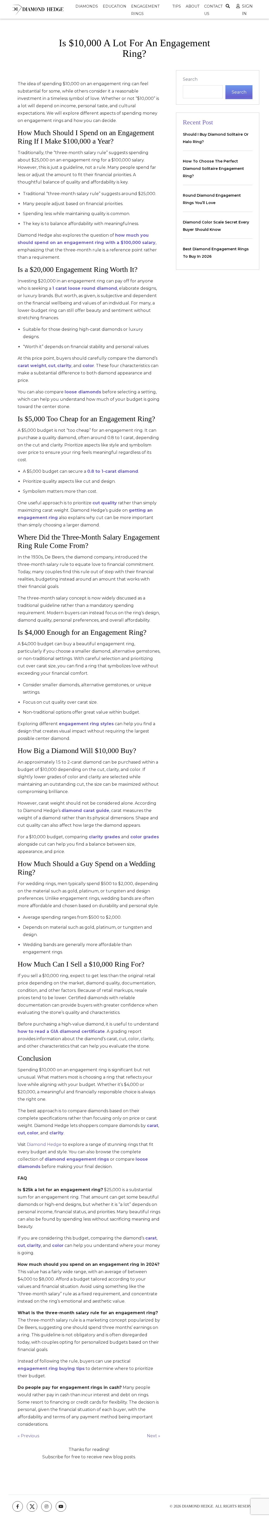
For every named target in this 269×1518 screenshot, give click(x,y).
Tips (176, 6)
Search (190, 79)
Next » (153, 1435)
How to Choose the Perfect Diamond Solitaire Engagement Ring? (213, 168)
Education (114, 6)
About (192, 6)
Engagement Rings (145, 10)
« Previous (28, 1435)
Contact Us (213, 10)
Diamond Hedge (44, 1144)
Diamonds (86, 6)
